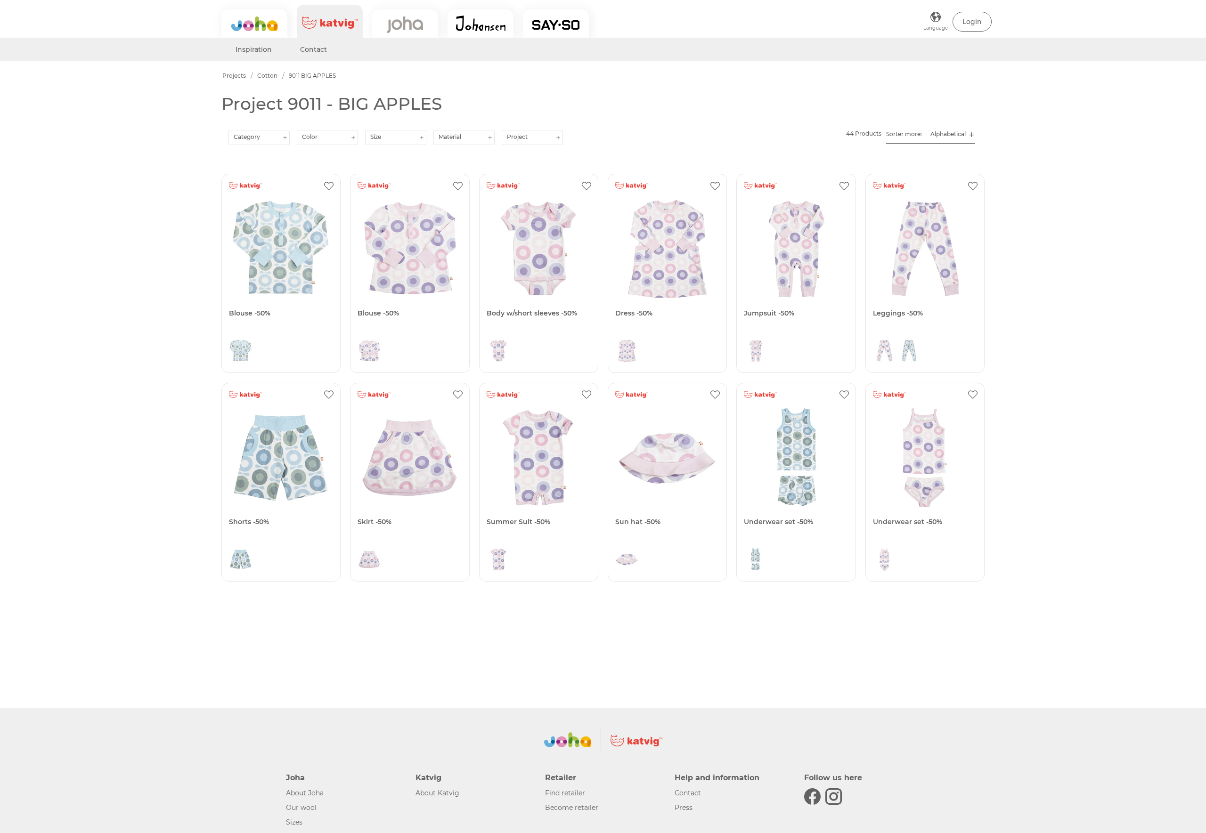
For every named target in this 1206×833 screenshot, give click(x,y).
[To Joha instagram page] (833, 796)
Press (684, 807)
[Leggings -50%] (925, 249)
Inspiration (254, 49)
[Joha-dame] (405, 23)
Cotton (267, 75)
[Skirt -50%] (410, 458)
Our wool (301, 807)
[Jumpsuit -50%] (796, 249)
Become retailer (571, 807)
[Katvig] (330, 21)
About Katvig (437, 793)
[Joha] (254, 23)
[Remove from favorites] (329, 185)
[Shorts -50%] (281, 458)
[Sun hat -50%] (667, 458)
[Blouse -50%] (281, 249)
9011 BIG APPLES (312, 75)
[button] (972, 22)
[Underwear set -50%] (796, 458)
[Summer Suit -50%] (539, 458)
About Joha (305, 793)
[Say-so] (556, 23)
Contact (313, 49)
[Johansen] (480, 23)
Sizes (294, 822)
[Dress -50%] (667, 249)
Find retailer (565, 793)
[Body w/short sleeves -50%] (539, 249)
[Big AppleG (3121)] (369, 353)
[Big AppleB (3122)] (241, 353)
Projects (234, 75)
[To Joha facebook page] (812, 796)
